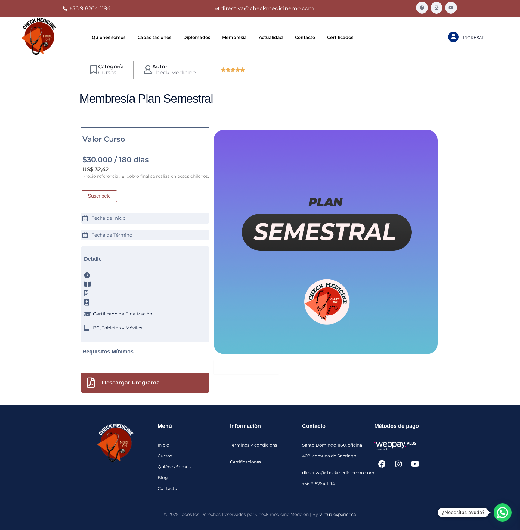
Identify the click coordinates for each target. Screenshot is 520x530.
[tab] (246, 367)
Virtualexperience (337, 514)
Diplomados (196, 37)
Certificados (340, 37)
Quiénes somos (108, 37)
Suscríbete (99, 196)
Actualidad (271, 37)
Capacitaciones (154, 37)
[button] (503, 512)
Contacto (305, 37)
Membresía (234, 37)
